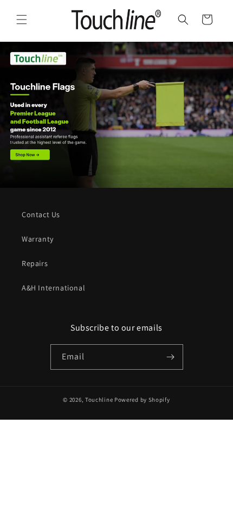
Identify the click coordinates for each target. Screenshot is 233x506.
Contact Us (41, 214)
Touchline (99, 399)
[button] (22, 19)
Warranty (38, 239)
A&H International (53, 288)
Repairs (35, 263)
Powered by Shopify (142, 399)
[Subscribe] (171, 357)
